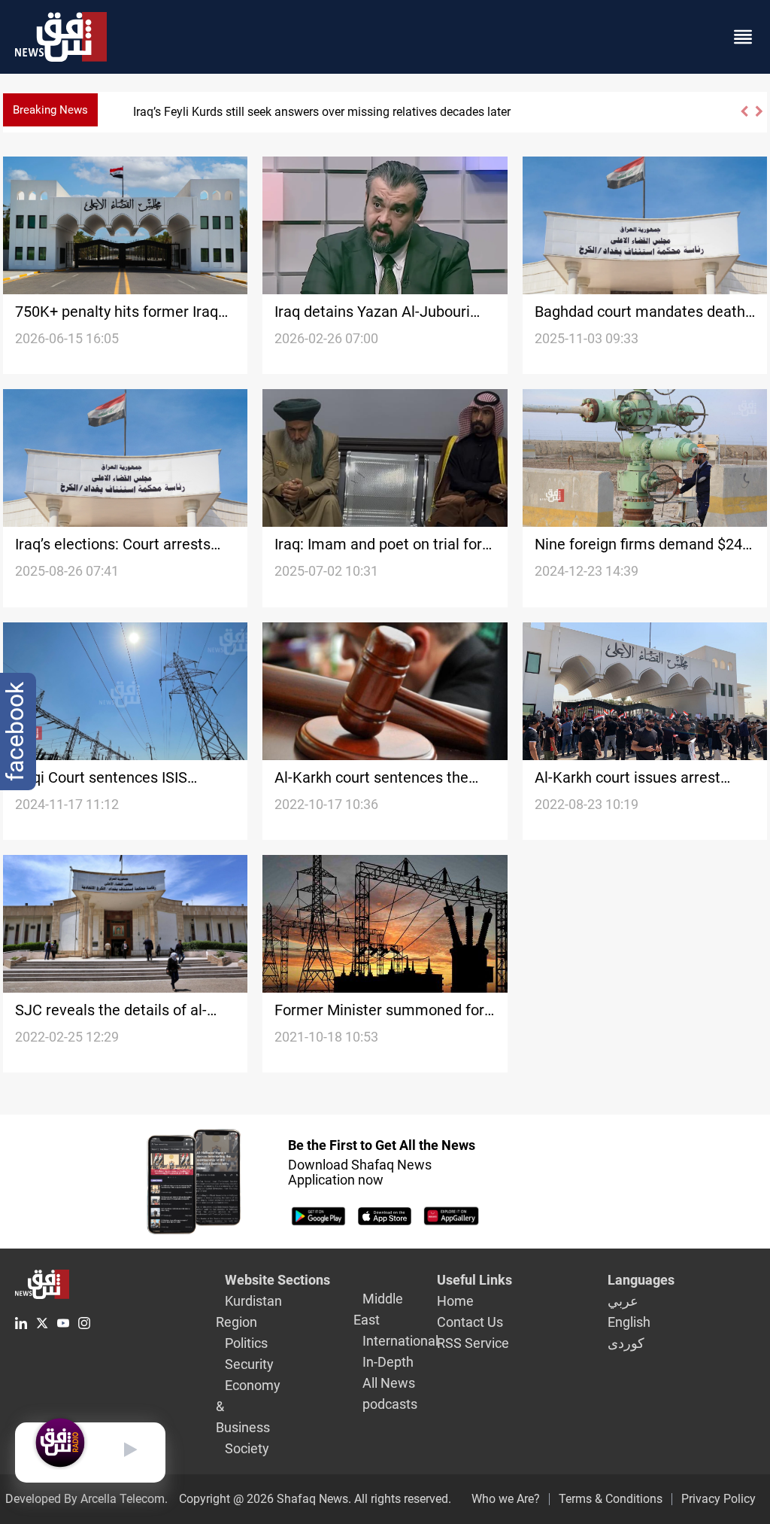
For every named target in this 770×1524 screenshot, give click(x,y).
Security (249, 1364)
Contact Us (470, 1322)
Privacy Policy (718, 1499)
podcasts (389, 1404)
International (400, 1341)
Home (455, 1301)
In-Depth (388, 1362)
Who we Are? (505, 1499)
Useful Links (474, 1280)
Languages (641, 1280)
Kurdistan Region (249, 1311)
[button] (743, 117)
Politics (246, 1343)
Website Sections (277, 1280)
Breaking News (50, 110)
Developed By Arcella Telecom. (86, 1499)
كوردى (626, 1343)
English (629, 1322)
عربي (623, 1301)
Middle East (378, 1309)
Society (247, 1448)
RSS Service (473, 1343)
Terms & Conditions (610, 1499)
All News (388, 1383)
